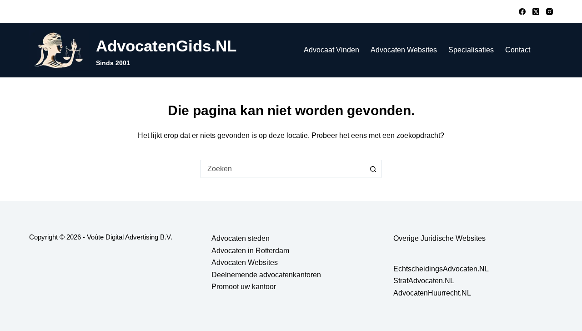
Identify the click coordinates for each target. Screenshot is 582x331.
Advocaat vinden (331, 50)
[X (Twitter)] (535, 11)
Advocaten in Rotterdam (250, 251)
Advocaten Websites (404, 50)
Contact (517, 50)
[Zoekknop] (372, 169)
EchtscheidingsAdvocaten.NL (441, 269)
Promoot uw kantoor (243, 286)
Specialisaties (471, 50)
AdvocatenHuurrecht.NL (432, 293)
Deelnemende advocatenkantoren (266, 275)
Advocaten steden (240, 238)
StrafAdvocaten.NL (423, 281)
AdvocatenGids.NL (166, 46)
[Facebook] (522, 11)
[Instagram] (549, 11)
